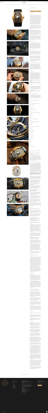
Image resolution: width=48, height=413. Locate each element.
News (27, 4)
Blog (13, 383)
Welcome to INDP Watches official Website (24, 0)
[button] (2, 2)
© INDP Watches (4, 411)
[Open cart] (46, 2)
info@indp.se (24, 391)
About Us (14, 382)
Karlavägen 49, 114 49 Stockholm (27, 390)
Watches (10, 4)
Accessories (15, 4)
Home (6, 4)
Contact (41, 4)
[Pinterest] (33, 369)
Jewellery (19, 4)
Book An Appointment (32, 4)
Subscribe (39, 385)
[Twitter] (32, 369)
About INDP (37, 4)
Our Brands (23, 4)
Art (12, 4)
